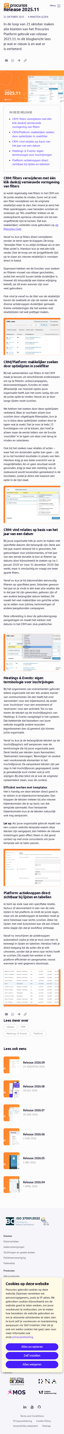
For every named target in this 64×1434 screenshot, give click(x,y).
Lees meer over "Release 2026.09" (32, 1064)
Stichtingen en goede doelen (19, 1252)
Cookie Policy (43, 1420)
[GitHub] (39, 1407)
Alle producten (12, 1276)
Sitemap (46, 1425)
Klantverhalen (11, 1241)
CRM (23, 1026)
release (10, 1026)
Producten (9, 1270)
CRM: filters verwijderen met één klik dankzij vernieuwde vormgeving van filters (32, 123)
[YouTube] (32, 1407)
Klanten (8, 1236)
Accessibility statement (25, 1425)
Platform (38, 1033)
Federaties (9, 1263)
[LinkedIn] (25, 1407)
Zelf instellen (32, 1355)
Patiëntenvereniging (15, 1257)
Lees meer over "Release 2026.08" (32, 1089)
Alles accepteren (32, 1346)
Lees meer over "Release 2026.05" (32, 1160)
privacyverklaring (22, 1337)
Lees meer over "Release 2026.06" (32, 1136)
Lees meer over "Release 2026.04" (32, 1184)
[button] (6, 60)
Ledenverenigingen (14, 1246)
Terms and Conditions (32, 1416)
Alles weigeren (32, 1364)
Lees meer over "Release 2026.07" (32, 1112)
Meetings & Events (16, 1033)
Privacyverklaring (22, 1420)
